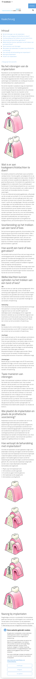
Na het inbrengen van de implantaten (13, 34)
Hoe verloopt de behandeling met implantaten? (16, 52)
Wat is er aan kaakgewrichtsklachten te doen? (16, 36)
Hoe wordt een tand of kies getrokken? (14, 40)
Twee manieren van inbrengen (12, 46)
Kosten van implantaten (10, 56)
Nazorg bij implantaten (9, 54)
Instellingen (20, 665)
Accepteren (20, 674)
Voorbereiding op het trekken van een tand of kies (17, 38)
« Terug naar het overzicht (9, 62)
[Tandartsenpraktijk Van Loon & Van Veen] (11, 10)
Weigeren (19, 670)
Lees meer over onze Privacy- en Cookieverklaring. (16, 661)
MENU (33, 6)
